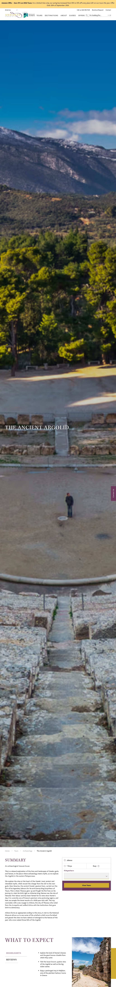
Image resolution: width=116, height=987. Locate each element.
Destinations (51, 15)
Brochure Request (97, 10)
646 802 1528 (86, 10)
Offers (81, 15)
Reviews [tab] (11, 959)
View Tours (86, 885)
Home (7, 851)
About (64, 15)
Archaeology (27, 851)
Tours (40, 15)
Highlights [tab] (13, 953)
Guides (72, 15)
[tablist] (20, 956)
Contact (108, 10)
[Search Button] (109, 15)
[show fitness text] (98, 866)
